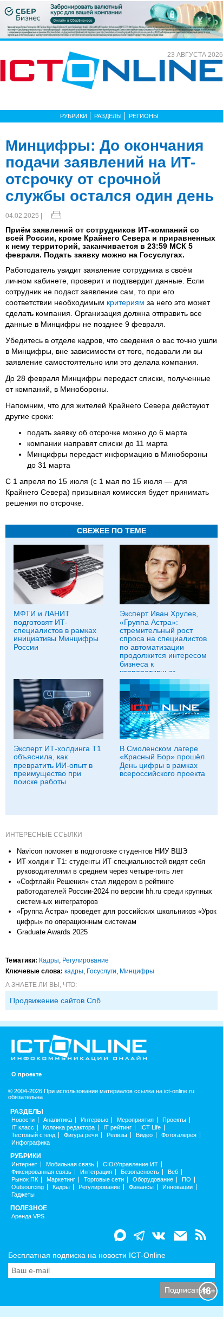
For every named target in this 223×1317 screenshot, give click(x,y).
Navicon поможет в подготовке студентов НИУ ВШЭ (102, 851)
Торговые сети (104, 1180)
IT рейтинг (117, 1128)
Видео (144, 1135)
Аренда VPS (27, 1216)
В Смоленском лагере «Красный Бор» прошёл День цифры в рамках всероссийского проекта (162, 761)
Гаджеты (23, 1195)
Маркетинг (61, 1180)
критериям (126, 302)
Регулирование (85, 960)
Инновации (177, 1187)
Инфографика (30, 1143)
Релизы (117, 1135)
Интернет (24, 1164)
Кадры (49, 960)
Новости (23, 1120)
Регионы (144, 116)
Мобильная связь (70, 1164)
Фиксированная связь (41, 1172)
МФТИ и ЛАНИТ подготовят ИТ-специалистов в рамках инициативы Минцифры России (56, 630)
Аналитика (57, 1120)
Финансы (141, 1187)
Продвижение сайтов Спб (55, 1000)
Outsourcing (27, 1187)
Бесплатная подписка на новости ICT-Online (87, 1255)
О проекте (26, 1074)
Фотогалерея (178, 1135)
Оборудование (153, 1180)
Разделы (108, 116)
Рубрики (73, 116)
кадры (73, 971)
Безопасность (140, 1172)
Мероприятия (135, 1120)
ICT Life (150, 1128)
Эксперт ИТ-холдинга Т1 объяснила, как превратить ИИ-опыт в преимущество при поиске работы (57, 765)
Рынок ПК (24, 1180)
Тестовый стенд (33, 1135)
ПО (186, 1180)
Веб (173, 1172)
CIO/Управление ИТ (130, 1164)
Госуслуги (101, 971)
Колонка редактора (69, 1128)
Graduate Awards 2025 (52, 932)
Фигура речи (81, 1135)
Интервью (94, 1120)
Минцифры (137, 971)
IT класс (22, 1128)
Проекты (174, 1120)
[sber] (111, 19)
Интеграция (96, 1172)
